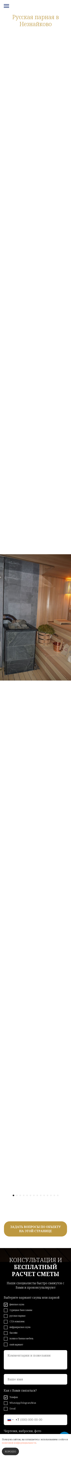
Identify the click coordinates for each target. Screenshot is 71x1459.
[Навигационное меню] (6, 6)
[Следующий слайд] (69, 617)
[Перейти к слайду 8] (37, 1195)
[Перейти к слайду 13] (54, 1195)
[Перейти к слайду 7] (34, 1195)
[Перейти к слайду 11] (47, 1195)
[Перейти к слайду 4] (23, 1195)
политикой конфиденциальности (19, 1442)
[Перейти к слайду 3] (20, 1195)
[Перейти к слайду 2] (17, 1195)
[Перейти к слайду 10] (44, 1195)
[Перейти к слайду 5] (27, 1195)
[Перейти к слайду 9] (40, 1195)
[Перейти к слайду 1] (13, 1195)
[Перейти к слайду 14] (58, 1195)
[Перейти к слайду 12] (51, 1195)
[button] (35, 1229)
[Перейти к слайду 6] (30, 1195)
